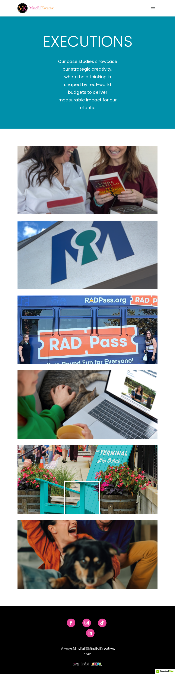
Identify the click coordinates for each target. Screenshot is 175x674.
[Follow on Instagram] (86, 623)
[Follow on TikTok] (102, 623)
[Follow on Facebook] (71, 623)
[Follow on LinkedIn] (90, 633)
